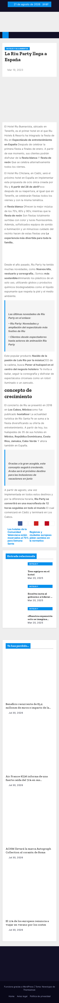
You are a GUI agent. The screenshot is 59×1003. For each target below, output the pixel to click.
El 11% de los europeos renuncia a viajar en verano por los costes (27, 922)
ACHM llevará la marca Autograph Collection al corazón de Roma (28, 850)
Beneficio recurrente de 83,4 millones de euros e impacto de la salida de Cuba (27, 707)
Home (11, 996)
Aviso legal (22, 996)
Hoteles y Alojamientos (17, 49)
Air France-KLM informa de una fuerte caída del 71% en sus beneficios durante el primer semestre (27, 782)
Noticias (13, 658)
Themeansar (29, 990)
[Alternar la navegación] (54, 35)
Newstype (47, 986)
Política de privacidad (40, 996)
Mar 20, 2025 (35, 578)
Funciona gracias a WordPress (19, 986)
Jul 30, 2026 (16, 712)
